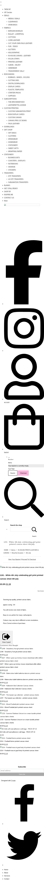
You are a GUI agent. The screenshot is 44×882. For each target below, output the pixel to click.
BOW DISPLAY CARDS (16, 114)
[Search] (34, 529)
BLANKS (7, 185)
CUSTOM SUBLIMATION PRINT (19, 111)
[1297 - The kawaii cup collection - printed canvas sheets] (19, 695)
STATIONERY (13, 145)
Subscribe (22, 767)
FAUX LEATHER (14, 123)
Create (13, 780)
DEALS (6, 15)
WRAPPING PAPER (15, 151)
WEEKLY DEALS (14, 18)
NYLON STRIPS (13, 59)
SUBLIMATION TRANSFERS (18, 182)
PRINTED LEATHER (15, 62)
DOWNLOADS (9, 126)
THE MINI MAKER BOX (16, 102)
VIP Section (8, 12)
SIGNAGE (11, 167)
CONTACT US (9, 197)
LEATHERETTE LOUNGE (17, 105)
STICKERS (12, 170)
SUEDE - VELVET (14, 65)
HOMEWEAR (12, 142)
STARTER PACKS (14, 92)
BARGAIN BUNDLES (15, 31)
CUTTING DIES (13, 80)
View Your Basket (14, 559)
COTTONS (12, 37)
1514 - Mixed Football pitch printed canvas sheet (16, 707)
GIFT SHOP (8, 130)
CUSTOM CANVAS (15, 117)
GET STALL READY (11, 188)
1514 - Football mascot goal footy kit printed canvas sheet (19, 750)
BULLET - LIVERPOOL (16, 34)
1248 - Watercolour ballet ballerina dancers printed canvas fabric (21, 679)
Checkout (23, 473)
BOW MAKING (9, 74)
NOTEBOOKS (13, 163)
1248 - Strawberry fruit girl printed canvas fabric (16, 652)
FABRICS (7, 28)
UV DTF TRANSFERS (15, 179)
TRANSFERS (8, 173)
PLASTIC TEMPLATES (16, 89)
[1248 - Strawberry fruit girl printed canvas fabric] (16, 648)
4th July (28, 553)
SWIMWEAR (12, 68)
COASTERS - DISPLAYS (16, 160)
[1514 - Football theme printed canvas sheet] (15, 738)
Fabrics (13, 550)
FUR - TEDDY (13, 46)
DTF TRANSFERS (14, 176)
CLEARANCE (13, 21)
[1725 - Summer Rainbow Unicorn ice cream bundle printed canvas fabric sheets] (22, 716)
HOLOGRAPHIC (14, 52)
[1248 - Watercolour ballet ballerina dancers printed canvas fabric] (22, 676)
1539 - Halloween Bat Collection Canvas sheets (16, 689)
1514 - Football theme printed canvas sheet (14, 741)
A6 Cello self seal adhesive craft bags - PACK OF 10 (17, 732)
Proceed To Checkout (28, 559)
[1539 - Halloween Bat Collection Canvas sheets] (16, 686)
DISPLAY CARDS (14, 86)
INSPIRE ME (8, 194)
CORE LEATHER (14, 40)
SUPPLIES (12, 96)
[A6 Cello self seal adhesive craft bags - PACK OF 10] (18, 729)
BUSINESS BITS (14, 157)
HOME (6, 550)
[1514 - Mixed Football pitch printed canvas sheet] (17, 704)
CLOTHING (12, 136)
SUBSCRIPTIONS (10, 99)
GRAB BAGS (12, 25)
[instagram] (24, 351)
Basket (12, 473)
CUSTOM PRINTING (11, 108)
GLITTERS (12, 49)
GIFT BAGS (12, 133)
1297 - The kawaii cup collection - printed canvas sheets (18, 698)
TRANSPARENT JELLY (16, 71)
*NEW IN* (7, 9)
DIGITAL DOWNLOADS (16, 83)
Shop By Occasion (17, 553)
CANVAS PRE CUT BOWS (17, 120)
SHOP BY (7, 191)
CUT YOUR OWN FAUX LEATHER (20, 43)
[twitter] (24, 865)
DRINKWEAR (13, 139)
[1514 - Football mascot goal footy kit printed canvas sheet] (20, 747)
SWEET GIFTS (13, 148)
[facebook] (24, 304)
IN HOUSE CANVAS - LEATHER (19, 55)
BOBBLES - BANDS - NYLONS (19, 77)
